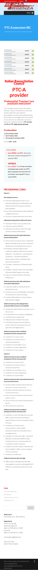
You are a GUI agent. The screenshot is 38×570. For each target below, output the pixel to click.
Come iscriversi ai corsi (10, 1)
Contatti (20, 1)
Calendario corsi (9, 500)
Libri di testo (7, 494)
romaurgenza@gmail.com (12, 537)
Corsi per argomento (10, 491)
